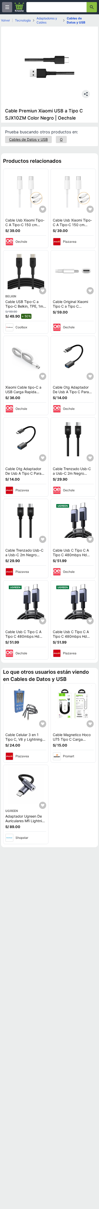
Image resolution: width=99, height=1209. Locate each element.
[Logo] (19, 7)
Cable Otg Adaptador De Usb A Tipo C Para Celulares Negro (71, 391)
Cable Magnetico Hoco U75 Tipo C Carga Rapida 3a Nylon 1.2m (72, 739)
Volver (5, 20)
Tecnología (23, 20)
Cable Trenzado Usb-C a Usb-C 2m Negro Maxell (72, 473)
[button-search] (92, 7)
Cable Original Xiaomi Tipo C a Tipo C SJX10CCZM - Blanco (71, 306)
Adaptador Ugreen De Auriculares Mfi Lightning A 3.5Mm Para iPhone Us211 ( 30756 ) (25, 823)
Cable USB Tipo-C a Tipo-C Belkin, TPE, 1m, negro (24, 306)
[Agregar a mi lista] (42, 209)
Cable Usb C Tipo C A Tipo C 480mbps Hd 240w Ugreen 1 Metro (71, 554)
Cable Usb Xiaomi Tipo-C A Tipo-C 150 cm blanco (24, 224)
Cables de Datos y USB (76, 20)
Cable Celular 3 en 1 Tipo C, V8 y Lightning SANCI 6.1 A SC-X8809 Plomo (24, 741)
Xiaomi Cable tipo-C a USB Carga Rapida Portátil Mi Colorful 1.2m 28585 (24, 394)
